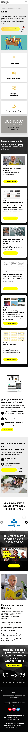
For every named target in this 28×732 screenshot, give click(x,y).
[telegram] (18, 709)
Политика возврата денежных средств (14, 695)
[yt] (10, 709)
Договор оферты (14, 697)
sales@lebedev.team (12, 717)
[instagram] (14, 709)
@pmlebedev (15, 719)
